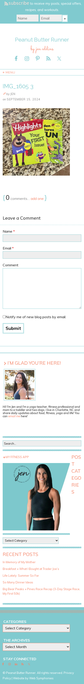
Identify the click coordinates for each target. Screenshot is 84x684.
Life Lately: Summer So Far (21, 575)
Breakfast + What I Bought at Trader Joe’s (31, 569)
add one (37, 198)
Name (9, 231)
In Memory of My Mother (19, 562)
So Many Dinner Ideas (18, 582)
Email (8, 248)
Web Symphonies (41, 678)
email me (14, 416)
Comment (10, 265)
